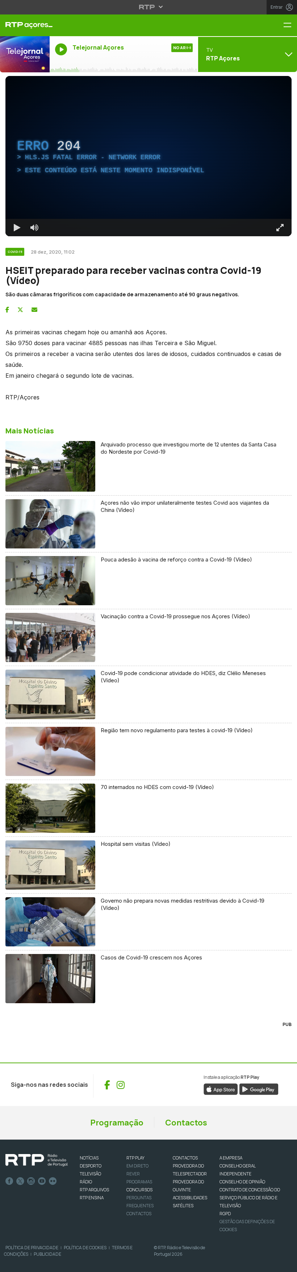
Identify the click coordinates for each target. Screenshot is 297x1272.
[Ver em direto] (25, 54)
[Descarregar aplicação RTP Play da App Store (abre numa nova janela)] (221, 1089)
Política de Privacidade (31, 1248)
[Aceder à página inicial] (25, 25)
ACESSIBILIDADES (190, 1198)
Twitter (20, 1181)
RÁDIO (86, 1182)
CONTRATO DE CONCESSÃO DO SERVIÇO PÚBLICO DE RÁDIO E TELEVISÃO (249, 1198)
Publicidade (47, 1254)
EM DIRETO (137, 1166)
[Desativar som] (34, 227)
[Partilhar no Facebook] (7, 310)
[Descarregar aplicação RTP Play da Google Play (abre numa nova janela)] (259, 1089)
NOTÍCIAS (89, 1158)
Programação (116, 1122)
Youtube (42, 1181)
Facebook (9, 1181)
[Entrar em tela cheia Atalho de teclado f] (280, 227)
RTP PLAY (135, 1158)
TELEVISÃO (90, 1174)
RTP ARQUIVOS (94, 1190)
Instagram (31, 1181)
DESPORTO (90, 1166)
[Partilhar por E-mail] (34, 310)
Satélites (183, 1206)
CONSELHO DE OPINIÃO (242, 1182)
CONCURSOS (139, 1190)
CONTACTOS (185, 1158)
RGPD (225, 1213)
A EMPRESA (230, 1158)
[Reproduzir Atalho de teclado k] (17, 227)
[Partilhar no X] (20, 310)
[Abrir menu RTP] (149, 7)
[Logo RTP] (36, 1160)
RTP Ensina (92, 1198)
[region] (148, 156)
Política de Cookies (85, 1248)
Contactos (186, 1122)
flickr (53, 1181)
